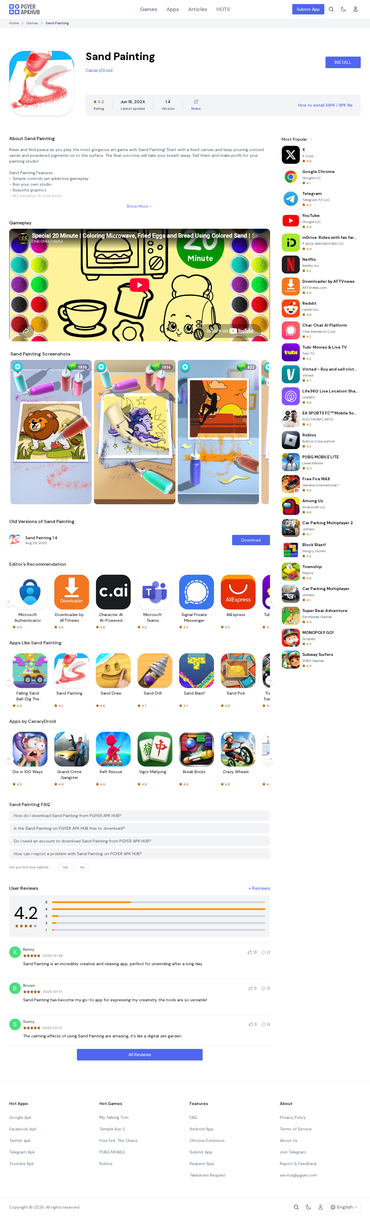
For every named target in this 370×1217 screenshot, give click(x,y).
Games (148, 9)
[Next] (259, 432)
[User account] (355, 9)
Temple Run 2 (112, 1129)
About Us (288, 1140)
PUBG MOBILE (112, 1152)
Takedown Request (207, 1175)
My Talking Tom (114, 1117)
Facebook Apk (22, 1129)
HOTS (223, 9)
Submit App (308, 9)
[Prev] (20, 432)
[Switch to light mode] (343, 9)
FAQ (193, 1117)
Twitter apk (20, 1140)
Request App (202, 1163)
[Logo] (24, 9)
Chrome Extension (207, 1140)
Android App (202, 1129)
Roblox (105, 1163)
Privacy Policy (293, 1117)
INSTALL (343, 62)
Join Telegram (293, 1152)
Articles (197, 9)
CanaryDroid (99, 70)
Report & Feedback (298, 1163)
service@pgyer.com (298, 1175)
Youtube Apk (21, 1163)
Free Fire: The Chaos (118, 1140)
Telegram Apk (22, 1152)
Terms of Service (296, 1129)
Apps (172, 9)
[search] (331, 9)
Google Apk (20, 1117)
